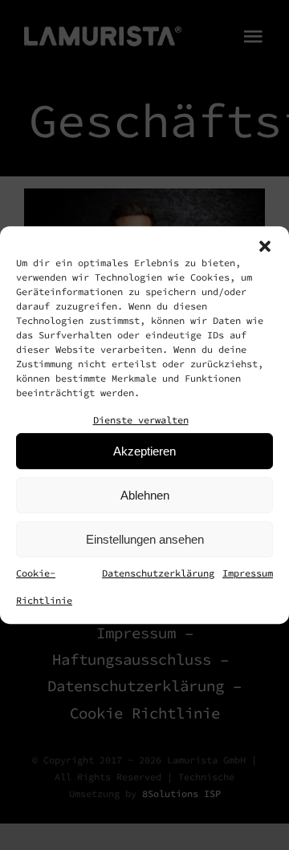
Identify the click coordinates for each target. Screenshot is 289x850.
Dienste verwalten (141, 420)
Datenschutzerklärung (158, 573)
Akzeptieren (144, 451)
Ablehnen (144, 495)
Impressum (247, 573)
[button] (265, 246)
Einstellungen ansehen (145, 539)
